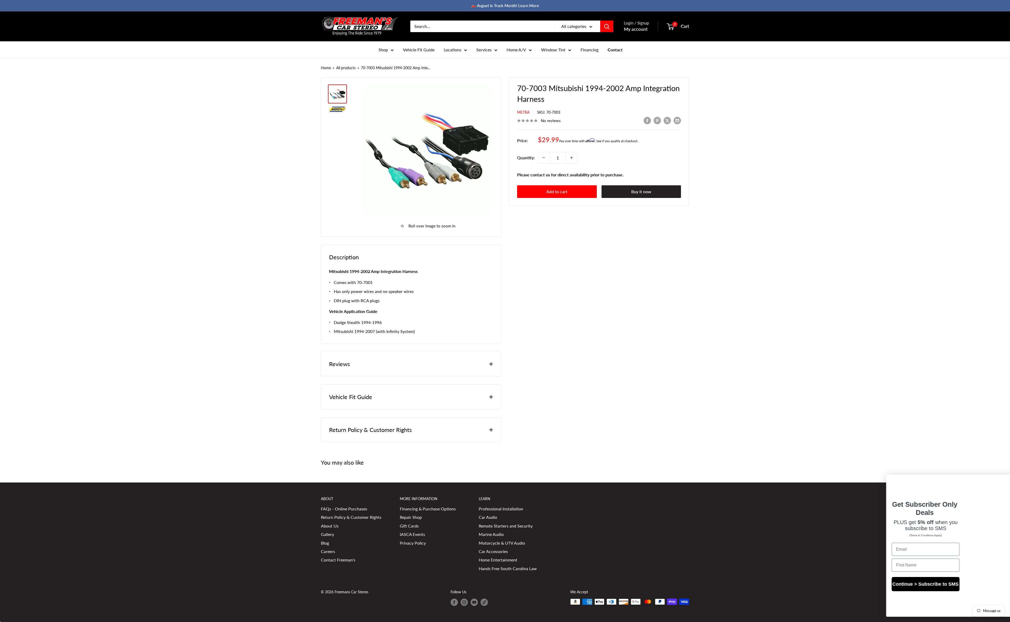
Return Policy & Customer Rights (351, 517)
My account (636, 29)
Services (484, 49)
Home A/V (516, 49)
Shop (383, 49)
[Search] (606, 26)
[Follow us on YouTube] (474, 602)
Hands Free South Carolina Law (508, 568)
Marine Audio (491, 534)
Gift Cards (409, 525)
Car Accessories (493, 551)
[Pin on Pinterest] (657, 120)
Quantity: (526, 157)
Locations (452, 49)
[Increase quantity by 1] (571, 157)
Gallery (327, 534)
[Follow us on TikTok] (484, 602)
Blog (325, 542)
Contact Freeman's (338, 559)
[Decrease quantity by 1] (543, 157)
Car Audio (488, 517)
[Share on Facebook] (647, 120)
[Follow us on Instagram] (464, 602)
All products (346, 68)
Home (326, 68)
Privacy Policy (413, 542)
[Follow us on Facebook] (454, 602)
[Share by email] (677, 120)
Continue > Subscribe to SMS (886, 588)
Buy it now (641, 191)
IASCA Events (412, 534)
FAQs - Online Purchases (344, 508)
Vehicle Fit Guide (419, 49)
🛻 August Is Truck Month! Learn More (505, 5)
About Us (330, 525)
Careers (328, 551)
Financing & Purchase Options (428, 508)
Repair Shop (411, 517)
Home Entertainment (498, 559)
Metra (523, 112)
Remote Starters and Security (506, 525)
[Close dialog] (998, 481)
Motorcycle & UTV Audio (502, 542)
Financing (589, 49)
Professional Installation (501, 508)
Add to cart (556, 191)
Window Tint (553, 49)
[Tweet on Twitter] (667, 120)
